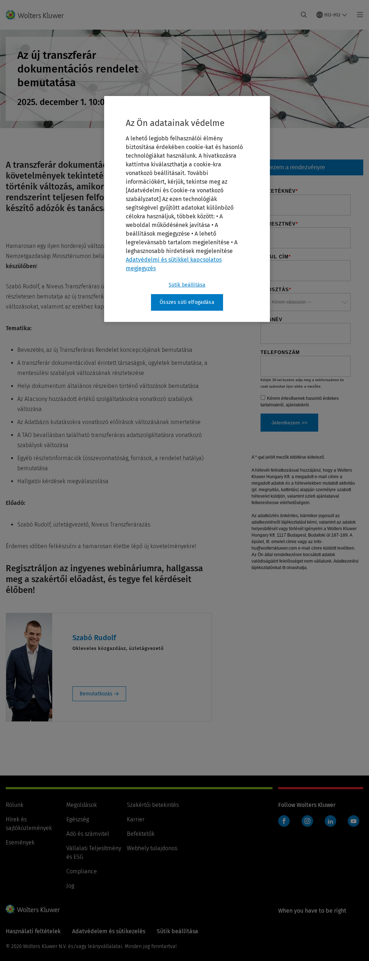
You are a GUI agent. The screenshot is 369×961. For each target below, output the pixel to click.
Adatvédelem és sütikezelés (108, 931)
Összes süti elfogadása (187, 302)
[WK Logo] (33, 909)
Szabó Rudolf (94, 637)
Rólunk (14, 804)
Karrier (136, 819)
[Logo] (39, 14)
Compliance (81, 871)
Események (20, 842)
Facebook (284, 821)
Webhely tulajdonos (152, 848)
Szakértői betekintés (153, 804)
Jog (70, 885)
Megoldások (81, 804)
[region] (187, 209)
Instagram (307, 821)
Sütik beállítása (187, 285)
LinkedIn (330, 821)
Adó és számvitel (87, 833)
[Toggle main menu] (358, 15)
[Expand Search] (304, 15)
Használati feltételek (33, 931)
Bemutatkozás (97, 694)
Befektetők (141, 833)
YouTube (353, 821)
